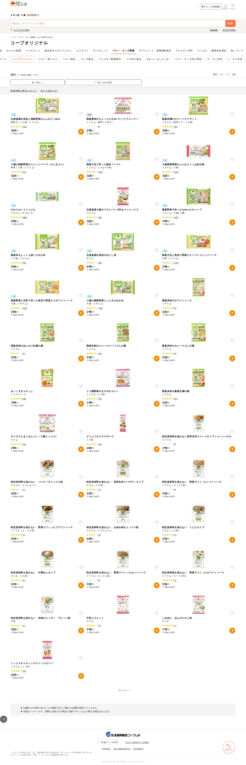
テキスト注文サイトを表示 (137, 742)
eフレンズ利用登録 (212, 6)
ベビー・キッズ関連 (27, 37)
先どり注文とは (49, 90)
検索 (230, 23)
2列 (227, 74)
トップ (13, 37)
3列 (234, 74)
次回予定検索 (229, 30)
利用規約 (106, 749)
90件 (35, 75)
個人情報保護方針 (122, 749)
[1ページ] (123, 690)
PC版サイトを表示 (109, 742)
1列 (221, 74)
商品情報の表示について (23, 90)
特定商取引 (138, 749)
